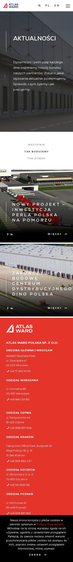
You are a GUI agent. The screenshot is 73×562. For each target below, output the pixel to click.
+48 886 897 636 (20, 427)
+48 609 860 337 (20, 461)
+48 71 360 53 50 (20, 371)
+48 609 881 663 (20, 513)
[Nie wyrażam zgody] (68, 539)
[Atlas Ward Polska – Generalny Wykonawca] (10, 5)
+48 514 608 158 (20, 484)
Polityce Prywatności (50, 524)
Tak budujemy (36, 151)
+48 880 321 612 (20, 399)
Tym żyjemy (36, 158)
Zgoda (35, 554)
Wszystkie (36, 144)
